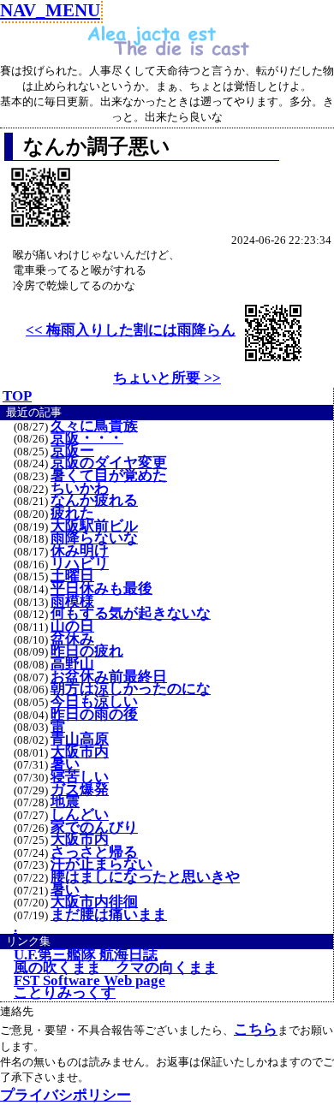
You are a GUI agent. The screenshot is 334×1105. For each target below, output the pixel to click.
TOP (17, 396)
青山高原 (80, 740)
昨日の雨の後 (94, 715)
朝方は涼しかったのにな (131, 689)
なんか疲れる (94, 501)
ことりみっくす (65, 993)
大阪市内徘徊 (94, 902)
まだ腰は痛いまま (109, 915)
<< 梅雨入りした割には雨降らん (131, 330)
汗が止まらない (101, 864)
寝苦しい (80, 777)
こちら (255, 1029)
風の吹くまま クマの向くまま (116, 968)
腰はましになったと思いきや (145, 877)
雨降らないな (94, 538)
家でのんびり (94, 828)
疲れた (72, 514)
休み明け (80, 551)
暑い (65, 764)
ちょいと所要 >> (167, 378)
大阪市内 (80, 752)
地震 (65, 802)
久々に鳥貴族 (94, 426)
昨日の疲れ (87, 651)
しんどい (80, 815)
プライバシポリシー (65, 1095)
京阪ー (72, 451)
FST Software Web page (89, 981)
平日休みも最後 (101, 589)
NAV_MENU (50, 10)
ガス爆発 (80, 790)
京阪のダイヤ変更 (109, 463)
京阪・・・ (87, 438)
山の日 (72, 627)
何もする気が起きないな (131, 614)
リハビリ (80, 564)
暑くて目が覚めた (109, 476)
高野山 (72, 664)
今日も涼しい (94, 702)
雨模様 (72, 602)
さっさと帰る (94, 852)
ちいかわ (80, 489)
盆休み (72, 639)
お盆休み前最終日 (109, 677)
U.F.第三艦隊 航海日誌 (86, 955)
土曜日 (72, 576)
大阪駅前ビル (94, 526)
